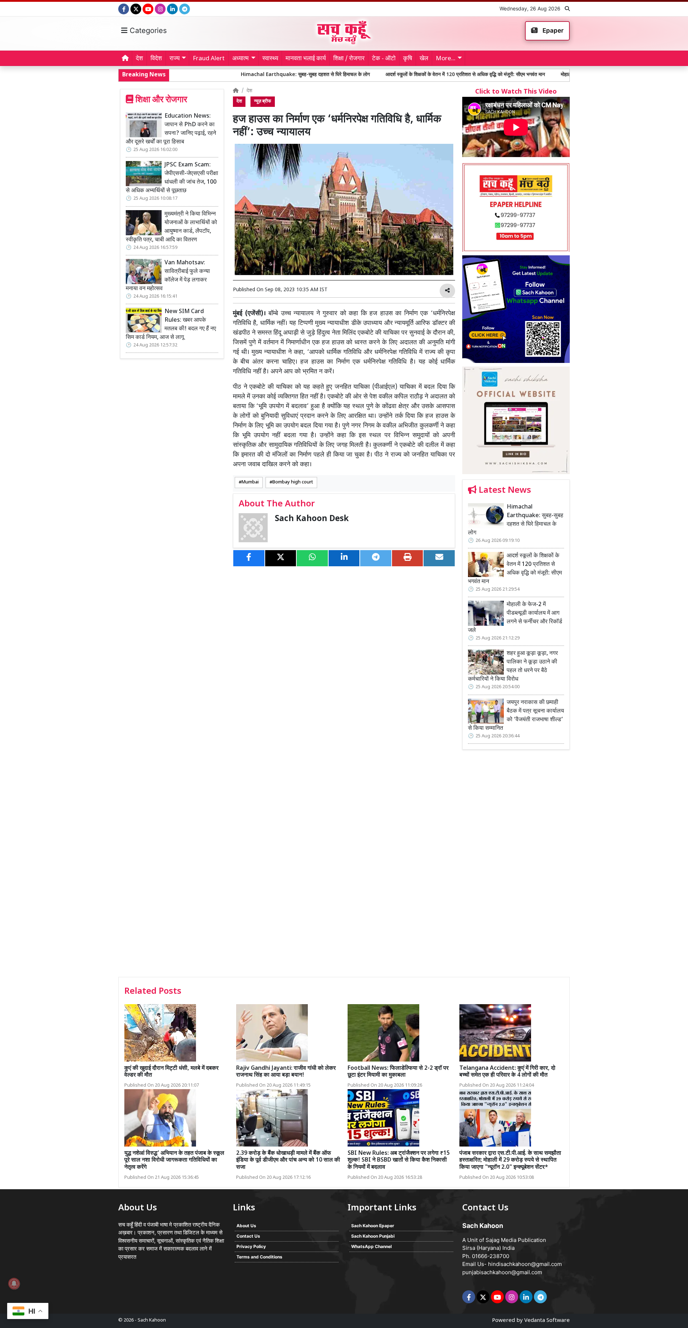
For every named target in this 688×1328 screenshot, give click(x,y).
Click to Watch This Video (516, 92)
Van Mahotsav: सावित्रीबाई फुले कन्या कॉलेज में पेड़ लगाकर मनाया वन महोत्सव (168, 276)
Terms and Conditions (259, 1257)
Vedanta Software (547, 1320)
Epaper (552, 30)
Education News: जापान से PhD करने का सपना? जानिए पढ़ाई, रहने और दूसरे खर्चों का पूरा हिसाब (171, 129)
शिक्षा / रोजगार (348, 59)
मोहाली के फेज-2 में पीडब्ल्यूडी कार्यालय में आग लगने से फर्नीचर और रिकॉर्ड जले (554, 74)
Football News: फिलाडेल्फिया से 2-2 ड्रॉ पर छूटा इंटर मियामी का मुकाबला (398, 1072)
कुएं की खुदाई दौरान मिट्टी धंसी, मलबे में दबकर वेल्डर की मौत (171, 1072)
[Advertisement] (516, 865)
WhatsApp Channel (371, 1246)
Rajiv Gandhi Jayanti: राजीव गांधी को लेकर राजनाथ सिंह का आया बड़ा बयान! (286, 1072)
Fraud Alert (209, 59)
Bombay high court (292, 482)
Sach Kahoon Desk (312, 519)
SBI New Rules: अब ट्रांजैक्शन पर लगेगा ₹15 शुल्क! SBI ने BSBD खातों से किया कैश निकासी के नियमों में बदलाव (399, 1160)
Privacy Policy (251, 1246)
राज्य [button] (174, 59)
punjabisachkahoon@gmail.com (502, 1272)
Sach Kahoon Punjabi (373, 1236)
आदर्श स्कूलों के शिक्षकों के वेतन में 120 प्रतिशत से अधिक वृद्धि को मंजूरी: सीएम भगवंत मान (389, 74)
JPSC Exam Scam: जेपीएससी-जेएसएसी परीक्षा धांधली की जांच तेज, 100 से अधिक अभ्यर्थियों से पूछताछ (172, 178)
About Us (246, 1225)
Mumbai (250, 482)
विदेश (156, 59)
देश (139, 59)
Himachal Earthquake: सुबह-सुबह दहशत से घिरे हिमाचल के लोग (229, 74)
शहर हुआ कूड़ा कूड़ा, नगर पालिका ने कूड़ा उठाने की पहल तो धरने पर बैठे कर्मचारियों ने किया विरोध (513, 666)
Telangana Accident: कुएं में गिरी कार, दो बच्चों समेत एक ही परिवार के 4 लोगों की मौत (507, 1072)
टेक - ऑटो (384, 59)
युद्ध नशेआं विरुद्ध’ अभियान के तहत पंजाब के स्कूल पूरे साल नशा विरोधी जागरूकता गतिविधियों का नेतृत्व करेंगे (174, 1160)
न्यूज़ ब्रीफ (262, 101)
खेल (424, 59)
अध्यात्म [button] (240, 59)
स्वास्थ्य (270, 59)
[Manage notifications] (14, 1283)
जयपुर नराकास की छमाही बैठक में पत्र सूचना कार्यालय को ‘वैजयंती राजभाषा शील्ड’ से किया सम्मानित (516, 715)
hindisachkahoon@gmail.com (525, 1264)
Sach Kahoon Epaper (372, 1225)
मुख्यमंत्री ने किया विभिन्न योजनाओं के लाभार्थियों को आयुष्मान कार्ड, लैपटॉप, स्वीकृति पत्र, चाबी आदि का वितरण (171, 227)
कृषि (407, 59)
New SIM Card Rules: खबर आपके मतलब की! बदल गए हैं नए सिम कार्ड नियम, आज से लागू (171, 324)
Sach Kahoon (152, 1320)
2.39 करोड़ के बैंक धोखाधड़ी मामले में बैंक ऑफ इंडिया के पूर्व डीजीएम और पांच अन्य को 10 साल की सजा (288, 1160)
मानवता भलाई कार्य (306, 59)
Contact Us (248, 1236)
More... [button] (445, 59)
